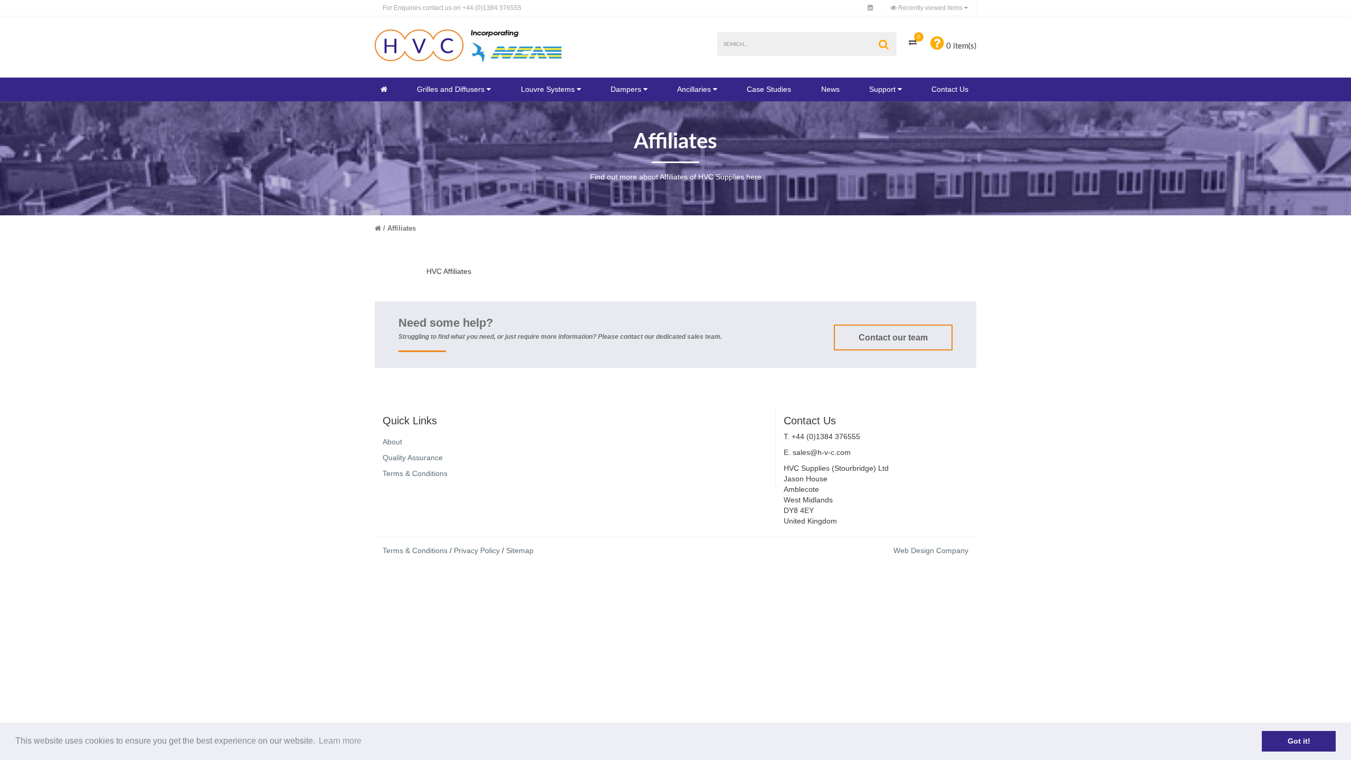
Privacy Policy (477, 550)
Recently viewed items (930, 8)
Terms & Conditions (415, 473)
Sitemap (520, 550)
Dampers (626, 89)
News (830, 89)
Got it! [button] (1299, 741)
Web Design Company (930, 550)
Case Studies (769, 89)
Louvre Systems (548, 89)
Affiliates (401, 228)
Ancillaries (694, 89)
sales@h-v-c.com (822, 452)
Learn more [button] (340, 740)
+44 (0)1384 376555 (452, 8)
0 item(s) (960, 46)
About (392, 442)
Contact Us (949, 89)
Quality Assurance (413, 457)
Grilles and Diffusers (450, 89)
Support (882, 89)
